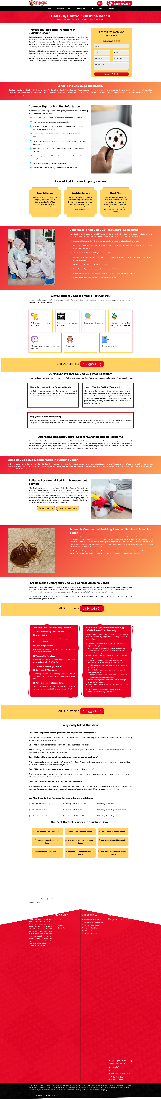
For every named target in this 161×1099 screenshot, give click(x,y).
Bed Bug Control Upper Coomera (111, 816)
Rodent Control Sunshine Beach (47, 852)
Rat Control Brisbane (90, 931)
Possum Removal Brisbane (92, 919)
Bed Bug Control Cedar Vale (75, 816)
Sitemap (60, 925)
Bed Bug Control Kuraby (107, 804)
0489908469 (122, 3)
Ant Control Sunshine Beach (80, 832)
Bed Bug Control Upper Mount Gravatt (112, 810)
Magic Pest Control (48, 1096)
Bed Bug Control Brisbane (92, 925)
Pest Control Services (63, 9)
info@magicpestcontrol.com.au (119, 1073)
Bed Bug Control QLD (71, 19)
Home (49, 9)
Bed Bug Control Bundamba (41, 816)
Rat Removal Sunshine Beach (48, 832)
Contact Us (110, 9)
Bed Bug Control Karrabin (74, 810)
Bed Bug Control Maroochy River (42, 804)
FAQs (91, 9)
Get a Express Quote (68, 508)
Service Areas (80, 9)
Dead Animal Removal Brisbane (94, 922)
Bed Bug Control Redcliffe (40, 810)
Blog (100, 9)
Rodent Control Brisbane (91, 928)
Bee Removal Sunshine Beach (113, 840)
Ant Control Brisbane (90, 934)
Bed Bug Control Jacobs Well (75, 804)
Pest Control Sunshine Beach (113, 832)
